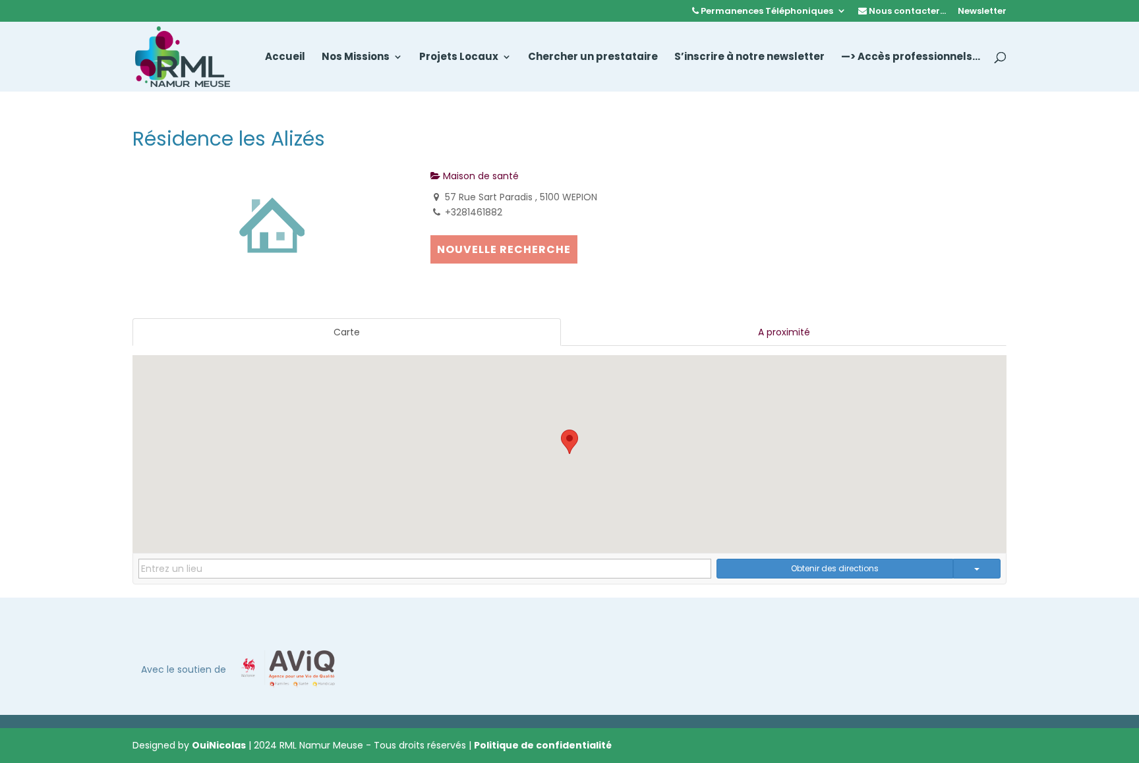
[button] (569, 442)
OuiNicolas (219, 745)
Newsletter (982, 12)
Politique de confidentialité (543, 745)
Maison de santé (479, 176)
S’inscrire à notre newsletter (749, 57)
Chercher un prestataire (593, 57)
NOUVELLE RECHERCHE (504, 249)
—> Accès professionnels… (910, 57)
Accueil (285, 57)
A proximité (784, 332)
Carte (347, 332)
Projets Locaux (458, 57)
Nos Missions (356, 57)
